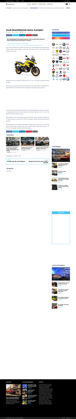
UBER (40, 396)
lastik (47, 399)
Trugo (49, 393)
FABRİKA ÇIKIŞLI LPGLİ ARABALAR (43, 387)
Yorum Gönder (8, 171)
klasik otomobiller (42, 399)
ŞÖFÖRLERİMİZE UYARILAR (47, 402)
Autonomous (49, 384)
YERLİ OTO (50, 396)
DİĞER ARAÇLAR (50, 4)
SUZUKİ (22, 32)
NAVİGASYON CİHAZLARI (49, 390)
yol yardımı (41, 402)
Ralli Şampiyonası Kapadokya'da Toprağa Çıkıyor (17, 43)
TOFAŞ (40, 393)
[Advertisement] (38, 18)
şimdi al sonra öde (49, 403)
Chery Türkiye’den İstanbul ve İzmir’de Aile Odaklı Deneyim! (12, 398)
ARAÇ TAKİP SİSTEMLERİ (42, 384)
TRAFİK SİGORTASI (44, 393)
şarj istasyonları (42, 403)
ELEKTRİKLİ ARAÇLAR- (42, 4)
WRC (46, 396)
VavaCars (43, 396)
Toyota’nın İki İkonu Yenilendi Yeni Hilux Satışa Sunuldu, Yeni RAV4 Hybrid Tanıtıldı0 (24, 45)
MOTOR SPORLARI (41, 390)
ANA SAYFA (29, 4)
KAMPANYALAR (34, 4)
